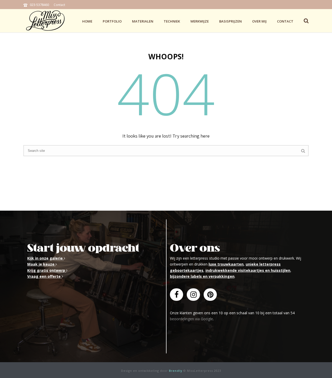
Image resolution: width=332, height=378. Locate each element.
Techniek (172, 21)
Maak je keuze (41, 264)
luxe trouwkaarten (226, 264)
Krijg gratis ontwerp (46, 270)
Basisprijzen (230, 21)
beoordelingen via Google (191, 318)
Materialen (142, 21)
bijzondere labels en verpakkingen (202, 276)
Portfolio (112, 21)
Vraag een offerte (44, 276)
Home (87, 21)
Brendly (175, 371)
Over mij (259, 21)
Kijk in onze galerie (45, 258)
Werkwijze (199, 21)
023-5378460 (39, 4)
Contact (59, 5)
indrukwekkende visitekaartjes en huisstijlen (247, 270)
